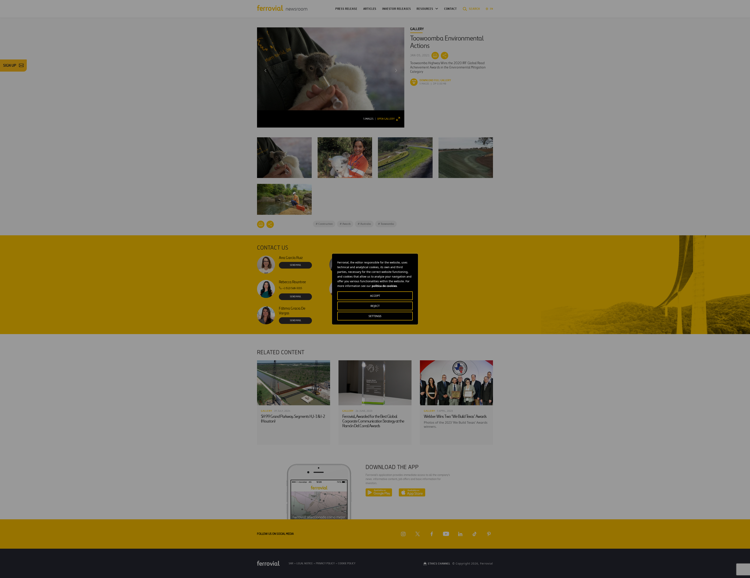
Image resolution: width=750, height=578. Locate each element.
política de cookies (384, 286)
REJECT (375, 306)
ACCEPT (375, 296)
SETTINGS (375, 316)
